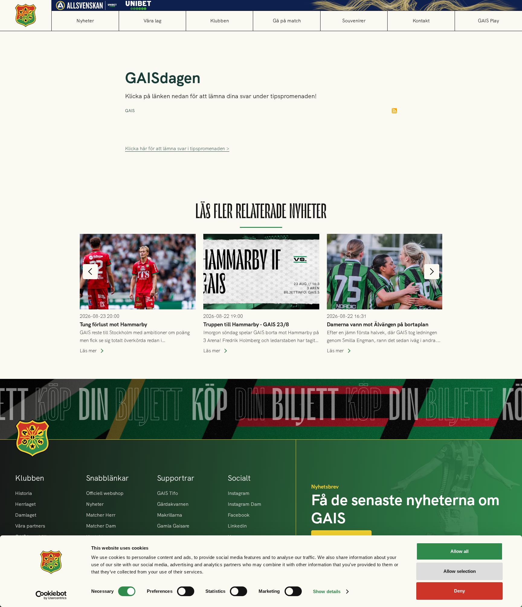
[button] (152, 21)
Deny (459, 590)
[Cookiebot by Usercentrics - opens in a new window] (51, 595)
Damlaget (25, 515)
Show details (326, 591)
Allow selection (459, 571)
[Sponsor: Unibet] (138, 4)
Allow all (459, 551)
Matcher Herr (100, 515)
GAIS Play (488, 21)
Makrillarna (169, 515)
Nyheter (85, 21)
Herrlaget (25, 504)
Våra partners (30, 526)
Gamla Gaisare (173, 526)
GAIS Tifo (167, 493)
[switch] (185, 591)
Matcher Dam (101, 526)
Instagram (239, 493)
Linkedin (237, 526)
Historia (23, 493)
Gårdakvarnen (172, 504)
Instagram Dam (244, 504)
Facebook (239, 515)
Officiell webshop (105, 493)
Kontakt (421, 21)
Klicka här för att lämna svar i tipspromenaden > (177, 148)
